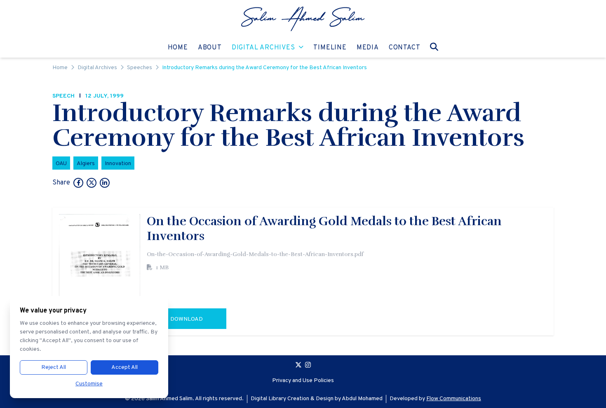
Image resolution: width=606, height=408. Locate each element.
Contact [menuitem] (404, 47)
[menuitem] (303, 19)
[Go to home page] (303, 19)
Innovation (118, 163)
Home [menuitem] (178, 47)
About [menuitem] (210, 47)
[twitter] (298, 366)
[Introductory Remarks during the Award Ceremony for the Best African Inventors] (78, 184)
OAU (61, 163)
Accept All (124, 367)
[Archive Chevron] (301, 48)
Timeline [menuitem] (329, 47)
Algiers (86, 163)
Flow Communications (453, 398)
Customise (89, 383)
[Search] (434, 47)
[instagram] (308, 366)
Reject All (53, 367)
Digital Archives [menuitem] (263, 47)
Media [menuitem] (368, 47)
